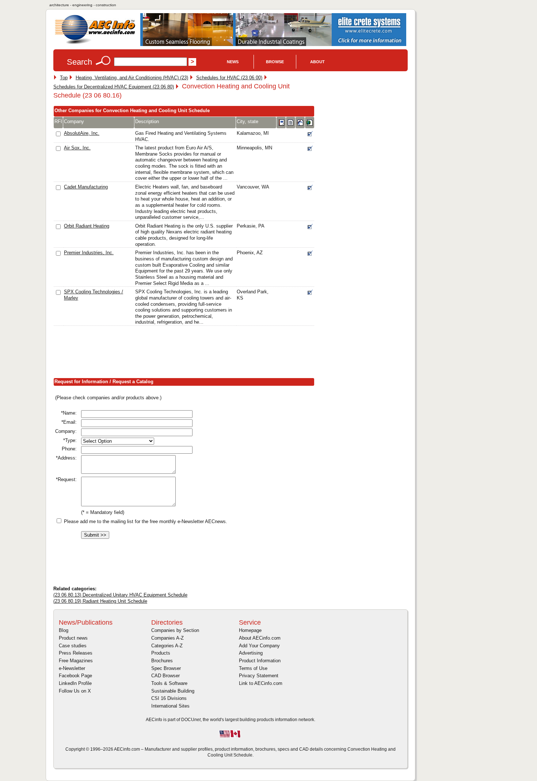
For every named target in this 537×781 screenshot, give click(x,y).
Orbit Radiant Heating (86, 226)
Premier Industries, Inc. (89, 252)
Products (160, 653)
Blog (63, 630)
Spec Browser (166, 668)
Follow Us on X (75, 691)
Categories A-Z (167, 645)
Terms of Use (253, 668)
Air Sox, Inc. (77, 148)
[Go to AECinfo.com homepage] (95, 43)
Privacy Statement (258, 675)
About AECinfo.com (260, 638)
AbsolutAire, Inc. (81, 133)
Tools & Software (169, 683)
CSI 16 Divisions (169, 698)
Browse (275, 62)
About (317, 62)
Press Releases (75, 653)
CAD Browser (165, 675)
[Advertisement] (186, 353)
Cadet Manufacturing (86, 187)
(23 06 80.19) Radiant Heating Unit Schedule (100, 601)
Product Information (260, 660)
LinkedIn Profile (75, 683)
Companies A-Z (167, 638)
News (233, 62)
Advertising (251, 653)
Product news (73, 638)
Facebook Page (75, 675)
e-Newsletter (72, 668)
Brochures (162, 660)
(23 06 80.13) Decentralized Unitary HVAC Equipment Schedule (120, 595)
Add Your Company (259, 645)
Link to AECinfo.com (260, 683)
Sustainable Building (172, 691)
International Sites (170, 706)
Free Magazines (76, 660)
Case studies (73, 645)
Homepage (250, 630)
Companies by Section (175, 630)
